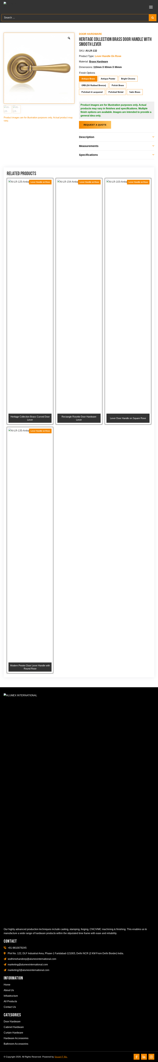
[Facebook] (136, 1057)
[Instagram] (151, 1057)
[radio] (88, 79)
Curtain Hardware (13, 1032)
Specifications (88, 154)
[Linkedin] (144, 1057)
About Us (9, 990)
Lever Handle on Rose (108, 56)
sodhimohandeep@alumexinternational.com (32, 959)
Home (7, 984)
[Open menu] (150, 7)
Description (86, 137)
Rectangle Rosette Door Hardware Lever (79, 418)
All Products (10, 1001)
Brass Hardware (98, 61)
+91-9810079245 (17, 947)
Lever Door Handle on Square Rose (128, 418)
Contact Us (10, 1007)
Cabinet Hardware (14, 1027)
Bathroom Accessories (16, 1043)
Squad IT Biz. (61, 1056)
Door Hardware (90, 34)
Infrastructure (11, 995)
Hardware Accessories (16, 1038)
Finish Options (87, 73)
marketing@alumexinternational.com (28, 964)
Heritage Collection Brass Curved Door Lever (30, 418)
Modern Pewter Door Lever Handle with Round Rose (30, 667)
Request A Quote (95, 125)
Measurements (88, 146)
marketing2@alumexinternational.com (28, 970)
